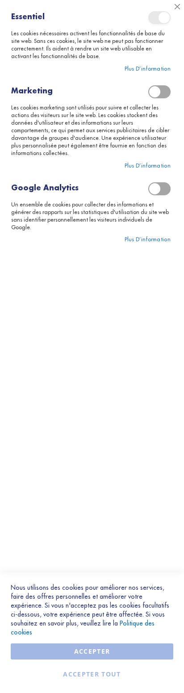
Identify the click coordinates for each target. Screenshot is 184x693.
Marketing (159, 91)
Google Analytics (159, 188)
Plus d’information (148, 68)
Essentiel (159, 17)
